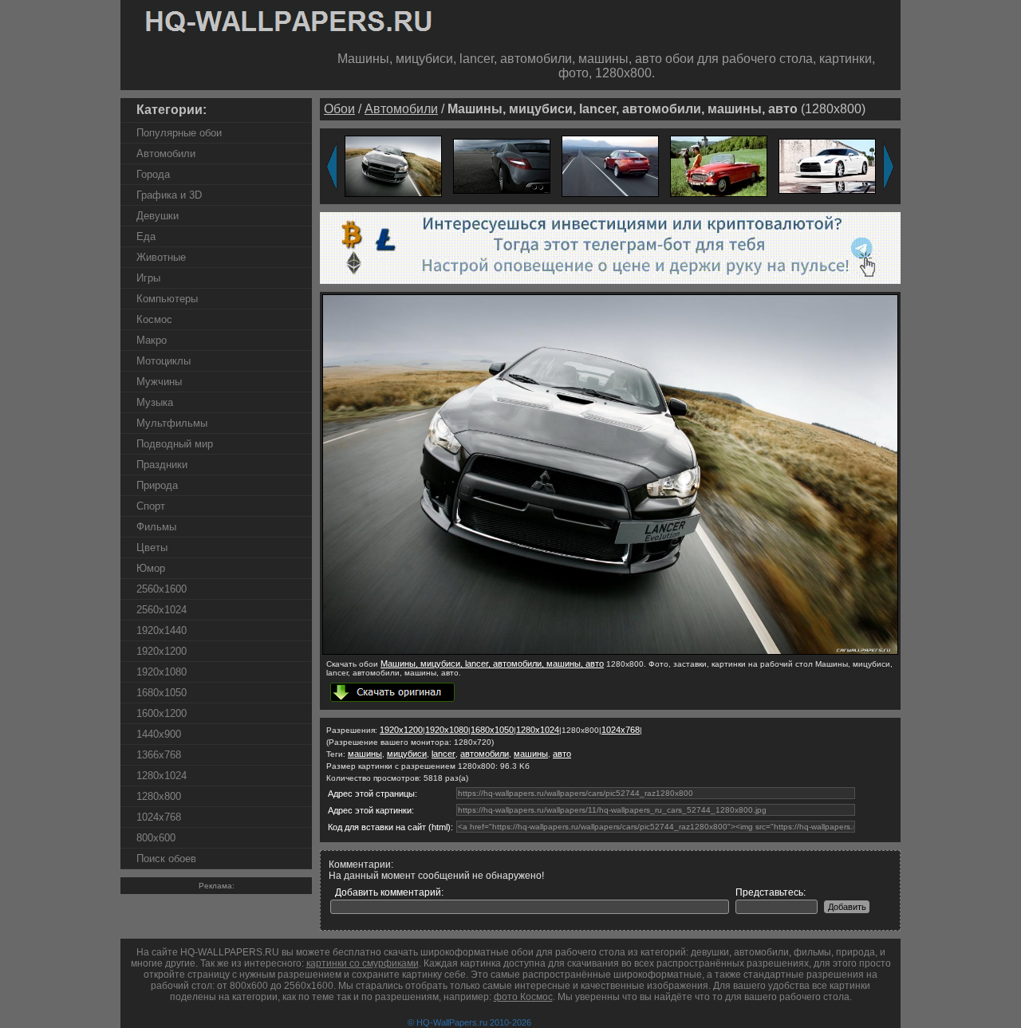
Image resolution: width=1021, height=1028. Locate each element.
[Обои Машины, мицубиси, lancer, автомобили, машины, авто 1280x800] (610, 651)
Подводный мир (174, 444)
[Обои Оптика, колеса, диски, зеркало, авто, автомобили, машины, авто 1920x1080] (501, 165)
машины (365, 753)
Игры (148, 278)
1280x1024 (161, 776)
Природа (157, 485)
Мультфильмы (171, 423)
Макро (151, 340)
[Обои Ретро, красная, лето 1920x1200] (718, 165)
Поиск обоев (166, 859)
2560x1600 (161, 589)
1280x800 (158, 796)
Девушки (157, 216)
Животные (161, 257)
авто (562, 753)
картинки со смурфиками (362, 963)
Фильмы (156, 527)
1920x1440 (161, 630)
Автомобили (165, 154)
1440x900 (158, 734)
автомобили (484, 753)
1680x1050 (161, 693)
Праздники (161, 465)
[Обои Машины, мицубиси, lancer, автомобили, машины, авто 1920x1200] (393, 165)
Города (153, 174)
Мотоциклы (163, 361)
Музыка (154, 402)
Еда (146, 236)
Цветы (152, 547)
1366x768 (158, 755)
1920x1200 (161, 651)
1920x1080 (161, 672)
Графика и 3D (169, 195)
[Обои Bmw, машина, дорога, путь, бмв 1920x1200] (610, 165)
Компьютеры (167, 299)
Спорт (150, 506)
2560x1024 (161, 610)
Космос (154, 319)
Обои (339, 109)
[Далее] (888, 167)
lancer (443, 753)
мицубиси (407, 753)
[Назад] (331, 167)
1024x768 (158, 817)
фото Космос (523, 996)
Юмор (150, 568)
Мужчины (159, 382)
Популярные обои (179, 133)
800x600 (155, 838)
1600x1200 (161, 713)
